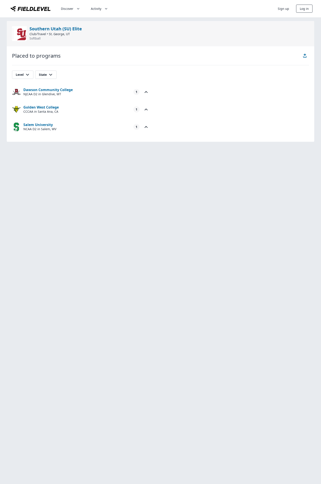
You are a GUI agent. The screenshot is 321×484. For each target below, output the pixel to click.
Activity (96, 9)
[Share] (305, 56)
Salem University (38, 124)
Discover (67, 9)
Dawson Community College (48, 89)
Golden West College (41, 107)
